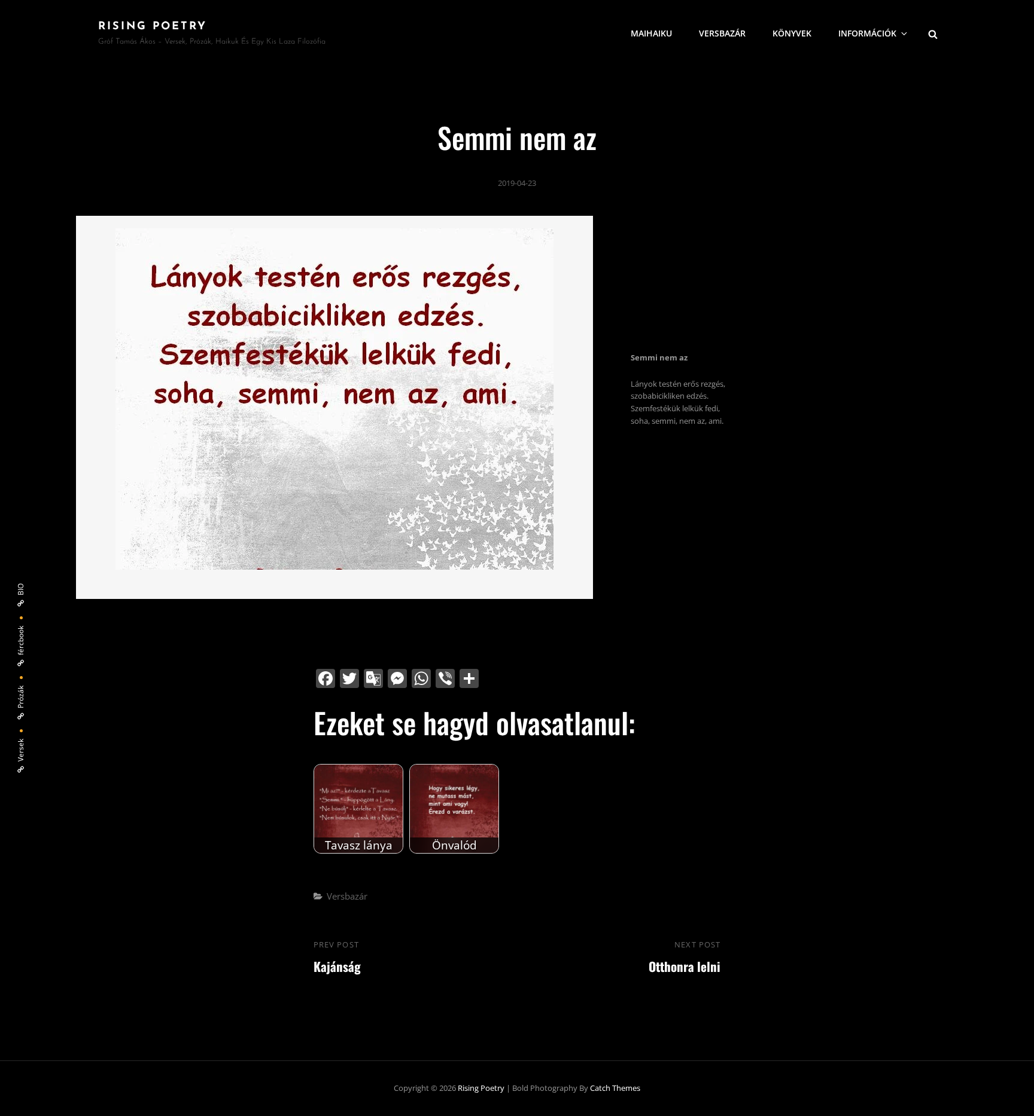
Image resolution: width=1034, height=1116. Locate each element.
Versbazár (347, 896)
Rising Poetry (152, 27)
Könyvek (792, 33)
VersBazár (722, 33)
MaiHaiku (651, 33)
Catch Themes (615, 1088)
